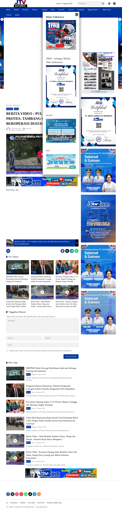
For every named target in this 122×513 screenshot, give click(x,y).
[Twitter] (67, 251)
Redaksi (22, 503)
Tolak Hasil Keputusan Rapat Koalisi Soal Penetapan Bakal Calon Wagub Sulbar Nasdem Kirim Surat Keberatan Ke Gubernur (16, 304)
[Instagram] (17, 494)
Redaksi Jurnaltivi (16, 128)
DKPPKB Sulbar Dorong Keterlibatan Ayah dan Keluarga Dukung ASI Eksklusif (17, 279)
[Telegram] (72, 251)
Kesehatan (9, 109)
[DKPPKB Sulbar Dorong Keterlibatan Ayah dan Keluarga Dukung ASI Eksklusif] (17, 267)
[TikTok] (30, 494)
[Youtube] (21, 494)
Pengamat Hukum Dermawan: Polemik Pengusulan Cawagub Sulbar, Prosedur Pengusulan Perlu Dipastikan (41, 279)
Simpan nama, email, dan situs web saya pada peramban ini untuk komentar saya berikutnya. (40, 351)
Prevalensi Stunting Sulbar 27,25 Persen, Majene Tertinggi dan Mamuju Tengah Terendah (67, 279)
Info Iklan (31, 503)
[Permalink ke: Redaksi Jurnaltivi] (9, 129)
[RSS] (39, 494)
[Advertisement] (42, 37)
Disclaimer (14, 503)
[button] (103, 3)
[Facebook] (63, 251)
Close (77, 14)
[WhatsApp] (76, 251)
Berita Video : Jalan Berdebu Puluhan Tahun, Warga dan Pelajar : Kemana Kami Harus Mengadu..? (41, 304)
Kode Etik (41, 503)
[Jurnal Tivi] (20, 3)
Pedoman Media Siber (54, 503)
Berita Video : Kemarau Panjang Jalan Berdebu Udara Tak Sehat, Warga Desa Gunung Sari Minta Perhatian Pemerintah (66, 304)
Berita (9, 272)
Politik (16, 109)
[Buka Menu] (114, 3)
